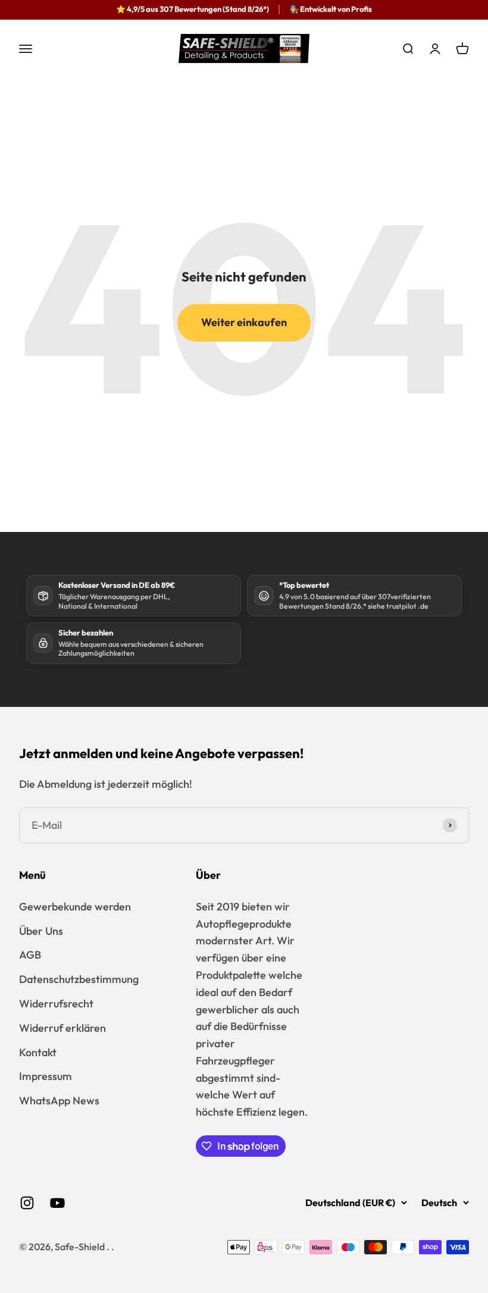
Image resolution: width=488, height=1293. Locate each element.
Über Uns (41, 931)
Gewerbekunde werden (75, 906)
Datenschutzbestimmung (79, 979)
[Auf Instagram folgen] (27, 1203)
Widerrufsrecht (56, 1003)
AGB (30, 955)
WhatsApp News (59, 1100)
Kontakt (38, 1052)
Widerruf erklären (62, 1028)
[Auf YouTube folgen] (57, 1203)
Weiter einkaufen (244, 322)
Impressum (45, 1076)
